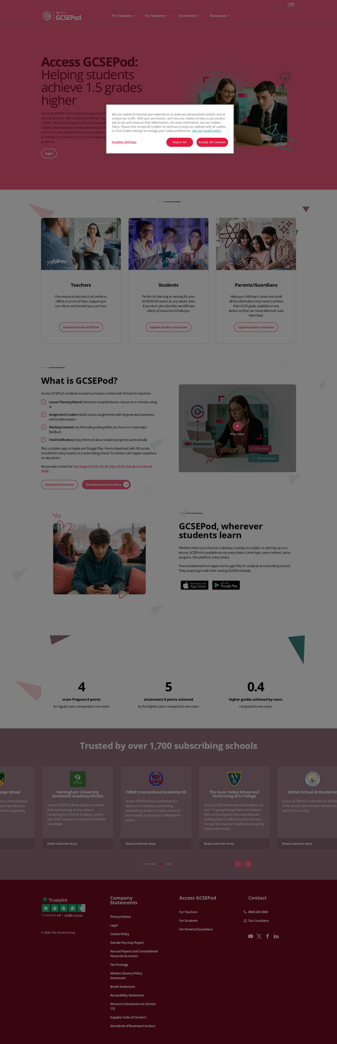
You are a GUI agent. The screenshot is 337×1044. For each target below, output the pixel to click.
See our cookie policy (206, 131)
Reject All (180, 142)
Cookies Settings (124, 142)
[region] (170, 129)
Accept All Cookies (212, 142)
